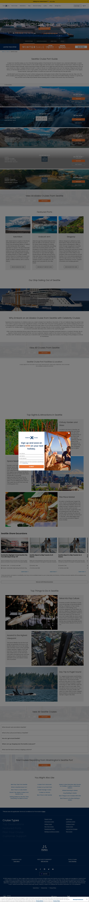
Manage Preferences (78, 899)
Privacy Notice (39, 901)
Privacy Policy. (25, 463)
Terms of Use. (56, 901)
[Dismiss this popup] (69, 433)
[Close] (86, 899)
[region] (44, 899)
